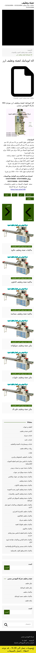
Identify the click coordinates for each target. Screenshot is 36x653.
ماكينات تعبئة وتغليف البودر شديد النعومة (19, 489)
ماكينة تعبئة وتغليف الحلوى (21, 282)
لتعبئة (6, 195)
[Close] (33, 649)
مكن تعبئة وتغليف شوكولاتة (21, 346)
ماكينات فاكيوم (27, 528)
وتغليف (29, 198)
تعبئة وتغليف (28, 2)
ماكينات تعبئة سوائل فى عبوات (22, 472)
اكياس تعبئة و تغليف (26, 431)
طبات (30, 453)
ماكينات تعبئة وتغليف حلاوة (21, 250)
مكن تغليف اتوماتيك (26, 588)
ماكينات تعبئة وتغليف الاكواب (23, 485)
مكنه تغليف (28, 600)
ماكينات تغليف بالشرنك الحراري (22, 511)
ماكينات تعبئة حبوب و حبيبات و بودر (21, 468)
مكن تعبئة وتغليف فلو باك (22, 409)
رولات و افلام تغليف (26, 448)
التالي (8, 206)
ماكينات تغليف (27, 592)
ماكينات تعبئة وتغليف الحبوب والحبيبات (23, 98)
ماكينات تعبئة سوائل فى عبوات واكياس (20, 476)
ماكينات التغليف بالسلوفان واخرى (21, 457)
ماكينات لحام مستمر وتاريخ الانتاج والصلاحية (18, 546)
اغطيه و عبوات (27, 427)
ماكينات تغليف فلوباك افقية (23, 524)
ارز (21, 195)
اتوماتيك (29, 195)
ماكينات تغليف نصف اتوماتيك (23, 596)
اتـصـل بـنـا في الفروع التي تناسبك (24, 642)
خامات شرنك (28, 435)
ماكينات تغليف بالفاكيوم (25, 516)
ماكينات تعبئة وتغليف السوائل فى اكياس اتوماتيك (20, 499)
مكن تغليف (28, 583)
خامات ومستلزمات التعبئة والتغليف (21, 444)
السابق (30, 219)
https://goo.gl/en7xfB (18, 189)
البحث (30, 564)
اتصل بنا (24, 640)
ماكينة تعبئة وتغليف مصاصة (21, 314)
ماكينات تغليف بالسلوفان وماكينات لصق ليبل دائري (18, 506)
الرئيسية (31, 640)
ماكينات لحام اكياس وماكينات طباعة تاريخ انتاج (19, 541)
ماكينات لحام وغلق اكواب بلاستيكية (21, 550)
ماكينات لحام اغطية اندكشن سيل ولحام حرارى (20, 534)
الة (14, 195)
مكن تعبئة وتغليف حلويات (22, 377)
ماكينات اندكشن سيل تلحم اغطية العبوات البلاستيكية (19, 463)
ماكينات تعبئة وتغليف (25, 481)
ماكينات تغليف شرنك (25, 520)
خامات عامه (28, 440)
